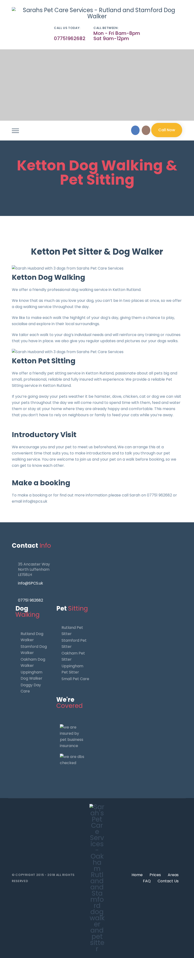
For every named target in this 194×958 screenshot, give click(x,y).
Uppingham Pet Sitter (72, 669)
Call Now (166, 130)
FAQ (147, 881)
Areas (173, 875)
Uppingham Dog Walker (31, 675)
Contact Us (168, 881)
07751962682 (69, 38)
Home (137, 875)
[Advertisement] (97, 85)
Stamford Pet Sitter (74, 643)
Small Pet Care (75, 679)
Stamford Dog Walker (34, 649)
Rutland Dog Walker (32, 637)
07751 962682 (30, 600)
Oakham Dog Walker (33, 662)
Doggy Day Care (31, 688)
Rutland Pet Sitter (72, 630)
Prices (155, 875)
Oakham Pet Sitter (73, 656)
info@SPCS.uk (30, 583)
